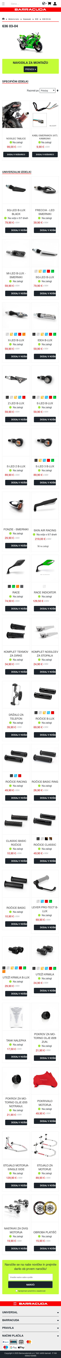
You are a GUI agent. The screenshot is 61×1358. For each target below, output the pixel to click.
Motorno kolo (13, 19)
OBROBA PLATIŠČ (44, 1232)
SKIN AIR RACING (45, 530)
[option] (35, 271)
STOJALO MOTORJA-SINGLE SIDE (16, 1167)
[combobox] (25, 3)
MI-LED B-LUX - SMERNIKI (16, 275)
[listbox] (44, 271)
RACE (16, 592)
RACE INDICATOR (45, 592)
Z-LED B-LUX (16, 403)
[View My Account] (56, 3)
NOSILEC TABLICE (16, 138)
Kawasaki (27, 19)
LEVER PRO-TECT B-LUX (45, 909)
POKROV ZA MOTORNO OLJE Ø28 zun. (45, 1038)
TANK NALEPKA (16, 1040)
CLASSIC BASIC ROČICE (16, 842)
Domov (3, 19)
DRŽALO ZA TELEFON (16, 716)
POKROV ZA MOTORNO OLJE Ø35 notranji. (16, 1102)
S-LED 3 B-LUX (45, 466)
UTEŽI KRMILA (45, 974)
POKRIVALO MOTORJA (44, 1103)
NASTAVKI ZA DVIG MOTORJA (16, 1230)
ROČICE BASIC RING (45, 781)
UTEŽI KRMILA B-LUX (16, 977)
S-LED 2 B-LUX (16, 466)
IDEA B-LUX (45, 340)
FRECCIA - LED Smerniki (44, 212)
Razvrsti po (33, 90)
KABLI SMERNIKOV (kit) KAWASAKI (45, 137)
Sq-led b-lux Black (16, 212)
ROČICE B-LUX (45, 718)
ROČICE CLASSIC (45, 844)
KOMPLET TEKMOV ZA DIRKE (16, 653)
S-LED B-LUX (45, 403)
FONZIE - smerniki (16, 529)
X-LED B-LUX (16, 340)
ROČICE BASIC (16, 907)
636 (37, 19)
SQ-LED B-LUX (45, 277)
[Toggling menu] (3, 4)
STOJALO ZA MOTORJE (45, 1167)
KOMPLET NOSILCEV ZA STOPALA (45, 653)
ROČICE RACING (16, 781)
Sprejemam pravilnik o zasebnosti (31, 1290)
